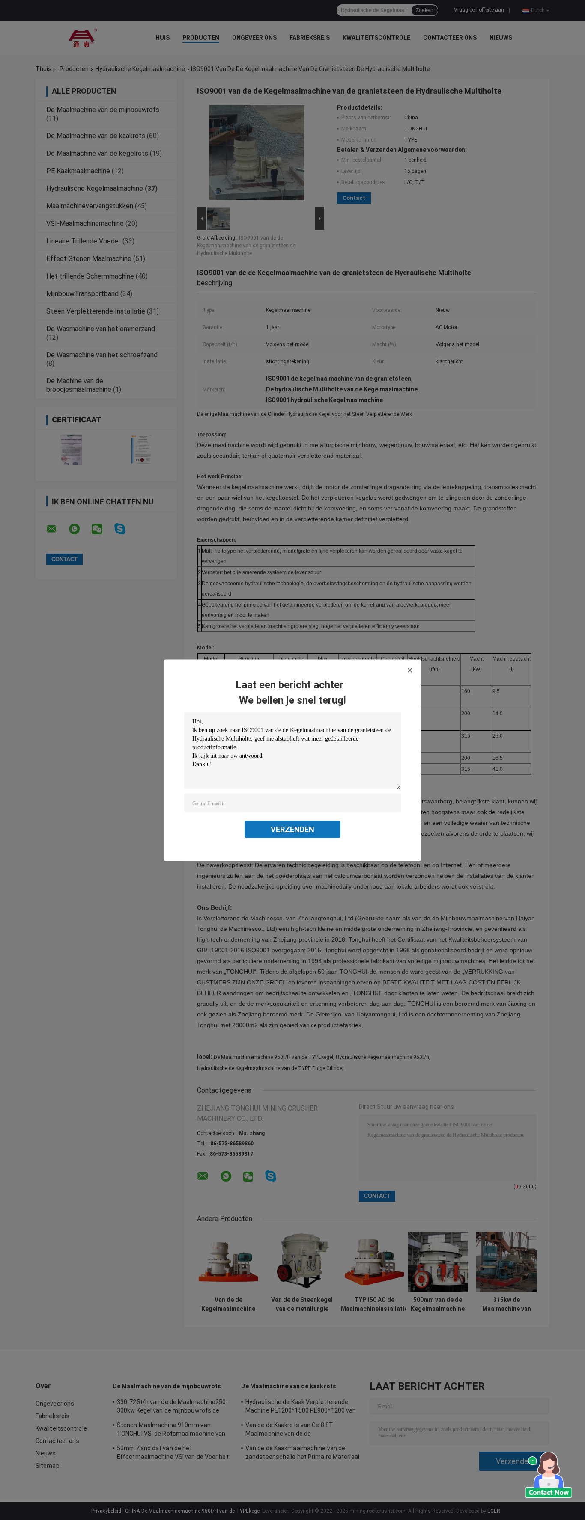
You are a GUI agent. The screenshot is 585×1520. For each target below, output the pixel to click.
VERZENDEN (292, 828)
